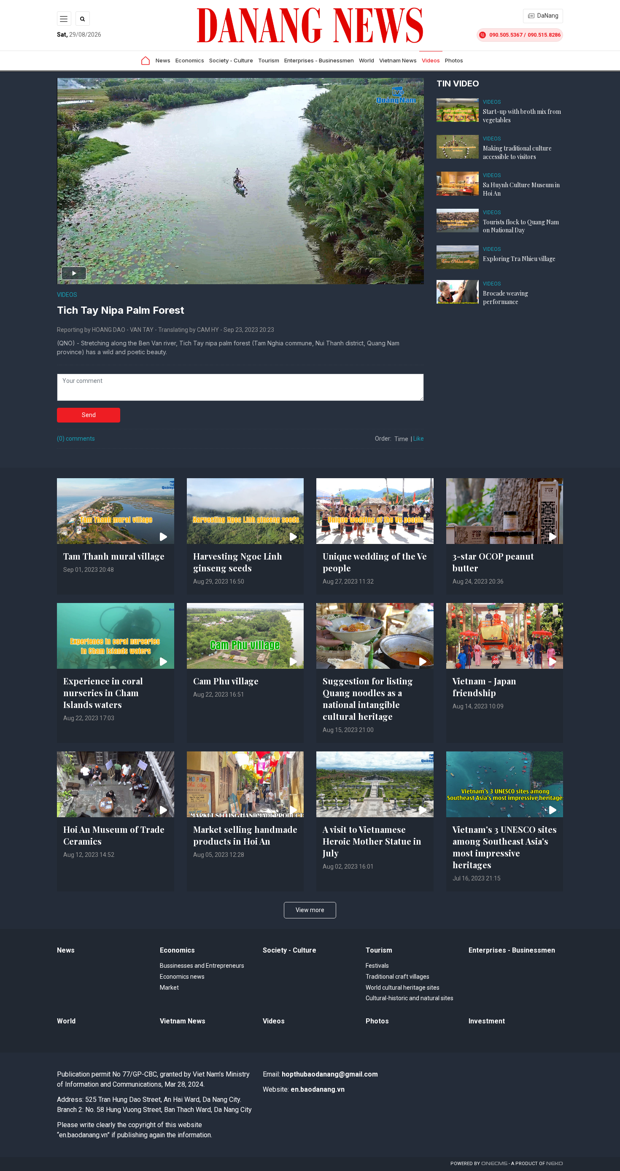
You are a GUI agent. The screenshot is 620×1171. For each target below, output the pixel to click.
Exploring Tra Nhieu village (519, 259)
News (163, 60)
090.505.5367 (505, 35)
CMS (494, 1163)
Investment (487, 1021)
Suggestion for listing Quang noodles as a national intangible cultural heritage (368, 698)
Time (401, 439)
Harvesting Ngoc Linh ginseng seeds (237, 561)
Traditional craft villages (397, 976)
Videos (431, 60)
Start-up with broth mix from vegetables (522, 116)
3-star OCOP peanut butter (493, 561)
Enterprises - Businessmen (319, 60)
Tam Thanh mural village (113, 556)
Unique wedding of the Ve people (375, 561)
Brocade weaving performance (505, 297)
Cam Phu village (226, 680)
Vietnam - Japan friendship (484, 686)
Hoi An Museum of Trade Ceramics (113, 835)
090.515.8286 (544, 35)
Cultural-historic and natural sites (409, 998)
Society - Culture (231, 60)
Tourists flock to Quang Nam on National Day (521, 226)
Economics (189, 60)
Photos (454, 60)
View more (310, 910)
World (366, 60)
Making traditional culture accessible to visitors (517, 152)
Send (89, 415)
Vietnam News (398, 60)
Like (418, 438)
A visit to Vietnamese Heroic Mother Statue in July (372, 841)
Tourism (268, 60)
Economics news (182, 976)
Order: (383, 438)
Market (169, 987)
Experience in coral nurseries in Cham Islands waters (103, 692)
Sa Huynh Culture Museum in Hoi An (521, 189)
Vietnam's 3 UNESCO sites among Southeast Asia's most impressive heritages (505, 847)
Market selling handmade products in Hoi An (245, 835)
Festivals (377, 965)
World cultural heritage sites (402, 987)
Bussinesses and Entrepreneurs (202, 965)
